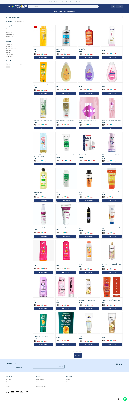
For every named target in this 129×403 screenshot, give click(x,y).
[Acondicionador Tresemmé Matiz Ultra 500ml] (89, 214)
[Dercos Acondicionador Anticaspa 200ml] (66, 142)
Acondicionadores (18, 21)
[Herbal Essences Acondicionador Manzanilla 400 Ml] (43, 178)
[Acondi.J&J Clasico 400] (66, 71)
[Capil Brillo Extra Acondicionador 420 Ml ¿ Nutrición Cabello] (66, 35)
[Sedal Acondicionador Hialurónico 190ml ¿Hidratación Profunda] (43, 142)
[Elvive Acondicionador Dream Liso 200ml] (43, 250)
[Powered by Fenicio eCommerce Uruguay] (120, 399)
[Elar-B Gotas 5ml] (89, 142)
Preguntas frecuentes (41, 386)
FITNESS (60, 11)
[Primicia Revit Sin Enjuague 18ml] (66, 214)
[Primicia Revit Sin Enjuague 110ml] (43, 214)
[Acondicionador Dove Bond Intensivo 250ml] (89, 322)
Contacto (68, 381)
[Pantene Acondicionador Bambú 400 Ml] (43, 108)
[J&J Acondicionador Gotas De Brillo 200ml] (112, 71)
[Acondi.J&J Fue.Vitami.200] (89, 71)
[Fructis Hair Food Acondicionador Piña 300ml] (89, 250)
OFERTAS (55, 11)
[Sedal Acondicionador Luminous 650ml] (112, 108)
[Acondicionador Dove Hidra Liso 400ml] (112, 35)
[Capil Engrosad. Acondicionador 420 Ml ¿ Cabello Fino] (89, 35)
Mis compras (9, 381)
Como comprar (40, 379)
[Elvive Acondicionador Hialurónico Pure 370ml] (112, 142)
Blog (74, 11)
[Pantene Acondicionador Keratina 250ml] (112, 322)
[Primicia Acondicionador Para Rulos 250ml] (89, 178)
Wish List (8, 386)
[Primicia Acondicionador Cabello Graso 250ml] (66, 178)
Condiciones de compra (42, 381)
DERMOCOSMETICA (68, 11)
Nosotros (68, 379)
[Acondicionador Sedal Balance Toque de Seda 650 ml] (43, 35)
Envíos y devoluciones (41, 384)
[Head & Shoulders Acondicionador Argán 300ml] (112, 214)
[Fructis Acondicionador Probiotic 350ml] (66, 322)
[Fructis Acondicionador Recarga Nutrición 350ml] (43, 71)
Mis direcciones (10, 384)
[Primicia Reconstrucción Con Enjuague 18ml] (112, 178)
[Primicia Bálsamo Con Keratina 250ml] (66, 108)
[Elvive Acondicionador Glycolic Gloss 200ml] (66, 286)
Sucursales (68, 384)
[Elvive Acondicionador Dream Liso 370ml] (66, 250)
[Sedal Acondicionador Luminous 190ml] (89, 108)
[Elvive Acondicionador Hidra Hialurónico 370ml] (43, 286)
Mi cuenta (8, 379)
